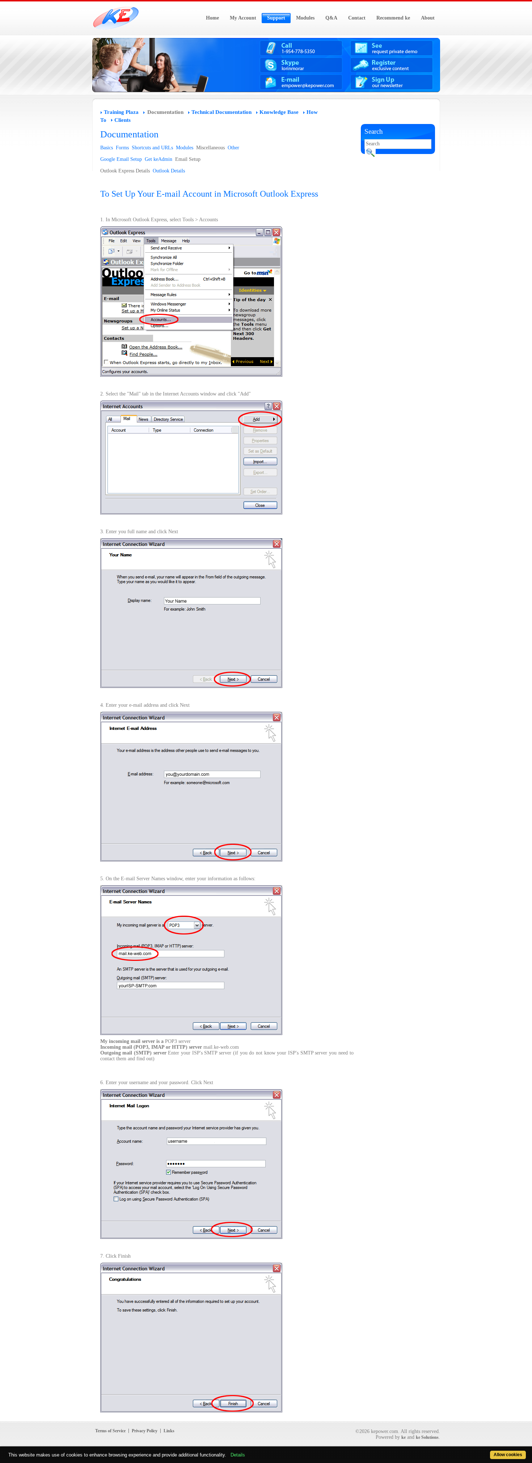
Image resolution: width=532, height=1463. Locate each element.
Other (233, 147)
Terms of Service (110, 1430)
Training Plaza (121, 112)
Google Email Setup (121, 159)
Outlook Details (169, 171)
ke (403, 1437)
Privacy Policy (144, 1430)
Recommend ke (393, 18)
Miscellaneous (210, 147)
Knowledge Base (279, 112)
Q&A (331, 18)
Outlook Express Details (125, 171)
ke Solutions (427, 1437)
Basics (106, 147)
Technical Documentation (221, 112)
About (428, 18)
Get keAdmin (158, 159)
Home (212, 18)
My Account (243, 18)
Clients (122, 120)
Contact (357, 18)
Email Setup (187, 159)
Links (169, 1430)
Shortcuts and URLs (152, 147)
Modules (305, 18)
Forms (122, 147)
